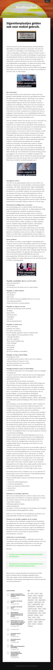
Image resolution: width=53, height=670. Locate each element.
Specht (29, 617)
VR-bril (29, 623)
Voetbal (35, 621)
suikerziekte (30, 619)
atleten (40, 597)
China (36, 600)
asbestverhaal (34, 597)
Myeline (44, 608)
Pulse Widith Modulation (32, 613)
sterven (33, 617)
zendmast (34, 623)
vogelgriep (40, 621)
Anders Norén (34, 666)
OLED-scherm (34, 610)
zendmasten (40, 623)
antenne (34, 595)
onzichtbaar (41, 610)
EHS (43, 602)
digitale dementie (42, 600)
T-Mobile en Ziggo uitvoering (39, 619)
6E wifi (32, 593)
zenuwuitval (30, 626)
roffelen (44, 613)
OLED (29, 610)
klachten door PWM (36, 604)
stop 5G (38, 617)
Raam (40, 613)
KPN (42, 604)
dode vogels (30, 602)
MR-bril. (39, 608)
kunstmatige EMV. (31, 606)
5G (28, 593)
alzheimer (30, 595)
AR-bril (29, 597)
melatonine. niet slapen (32, 608)
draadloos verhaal (37, 602)
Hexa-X (29, 604)
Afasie (41, 593)
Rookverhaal (30, 615)
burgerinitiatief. (31, 600)
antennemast (40, 595)
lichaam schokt (39, 606)
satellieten (36, 615)
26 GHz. (36, 593)
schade (41, 615)
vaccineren (30, 621)
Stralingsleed (26, 7)
